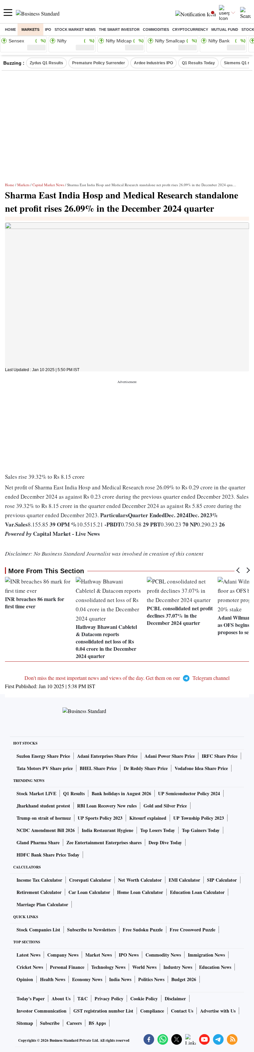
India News (120, 979)
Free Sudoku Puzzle (143, 929)
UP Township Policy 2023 (198, 817)
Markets (30, 29)
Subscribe (50, 1023)
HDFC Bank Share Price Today (48, 854)
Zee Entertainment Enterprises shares (104, 842)
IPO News (129, 954)
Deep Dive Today (165, 842)
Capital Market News (48, 184)
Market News (98, 954)
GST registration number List (103, 1010)
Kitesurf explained (147, 817)
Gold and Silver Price (165, 805)
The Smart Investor (119, 29)
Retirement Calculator (39, 892)
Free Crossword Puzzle (192, 929)
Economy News (87, 979)
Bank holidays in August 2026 (121, 793)
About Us (61, 998)
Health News (52, 979)
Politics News (151, 979)
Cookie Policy (144, 998)
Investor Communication (41, 1010)
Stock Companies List (38, 929)
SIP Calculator (222, 879)
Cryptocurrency (190, 29)
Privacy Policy (109, 998)
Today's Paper (31, 998)
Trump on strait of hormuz (44, 817)
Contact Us (182, 1010)
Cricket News (30, 967)
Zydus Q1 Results (46, 63)
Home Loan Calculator (140, 892)
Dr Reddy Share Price (146, 768)
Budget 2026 (183, 979)
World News (144, 967)
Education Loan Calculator (197, 892)
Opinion (25, 979)
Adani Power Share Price (170, 755)
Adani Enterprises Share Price (107, 755)
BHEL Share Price (98, 768)
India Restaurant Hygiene (107, 830)
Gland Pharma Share (38, 842)
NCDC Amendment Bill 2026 (46, 830)
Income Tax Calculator (39, 879)
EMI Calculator (184, 879)
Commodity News (163, 954)
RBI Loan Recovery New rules (107, 805)
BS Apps (97, 1023)
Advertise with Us (217, 1010)
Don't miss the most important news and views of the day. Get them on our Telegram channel (127, 677)
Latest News (28, 954)
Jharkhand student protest (43, 805)
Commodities (156, 29)
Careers (74, 1023)
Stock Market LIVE (36, 793)
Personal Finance (67, 967)
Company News (62, 954)
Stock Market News (75, 29)
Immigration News (206, 954)
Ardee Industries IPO (153, 63)
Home (10, 29)
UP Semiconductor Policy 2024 (189, 793)
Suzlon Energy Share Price (43, 755)
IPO (48, 29)
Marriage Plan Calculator (42, 904)
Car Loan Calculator (89, 892)
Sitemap (25, 1023)
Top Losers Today (157, 830)
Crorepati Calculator (90, 879)
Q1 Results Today (198, 63)
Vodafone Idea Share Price (201, 768)
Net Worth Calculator (140, 879)
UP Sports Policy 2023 (100, 817)
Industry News (177, 967)
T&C (82, 998)
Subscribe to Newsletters (91, 929)
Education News (215, 967)
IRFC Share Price (219, 755)
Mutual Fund (224, 29)
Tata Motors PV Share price (45, 768)
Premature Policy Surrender (98, 63)
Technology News (108, 967)
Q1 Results (74, 793)
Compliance (152, 1010)
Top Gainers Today (201, 830)
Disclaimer (175, 998)
